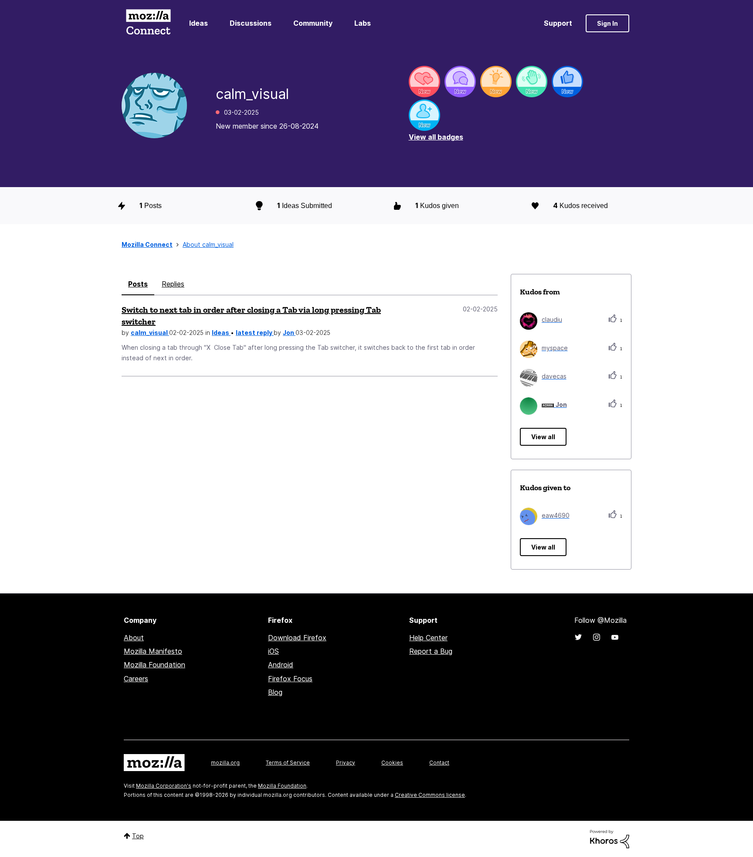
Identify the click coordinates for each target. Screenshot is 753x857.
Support (558, 23)
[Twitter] (578, 637)
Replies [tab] (173, 284)
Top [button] (138, 836)
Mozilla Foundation (154, 664)
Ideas (198, 23)
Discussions (250, 23)
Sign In (607, 23)
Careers (136, 678)
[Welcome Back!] (531, 81)
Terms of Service (288, 762)
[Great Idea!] (496, 81)
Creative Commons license (430, 795)
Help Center (428, 637)
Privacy (345, 762)
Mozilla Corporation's (163, 785)
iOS (273, 651)
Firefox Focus (290, 678)
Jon (289, 332)
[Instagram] (596, 637)
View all (543, 436)
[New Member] (424, 115)
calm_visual (150, 332)
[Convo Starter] (460, 81)
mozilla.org (225, 762)
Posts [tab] (138, 284)
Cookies (392, 762)
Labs (362, 23)
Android (280, 664)
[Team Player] (567, 81)
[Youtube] (615, 637)
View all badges (436, 137)
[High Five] (424, 81)
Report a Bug (430, 651)
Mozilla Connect (148, 23)
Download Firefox (297, 637)
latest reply (255, 332)
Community (312, 23)
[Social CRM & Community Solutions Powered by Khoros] (609, 838)
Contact (439, 762)
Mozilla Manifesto (153, 651)
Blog (275, 692)
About (134, 637)
